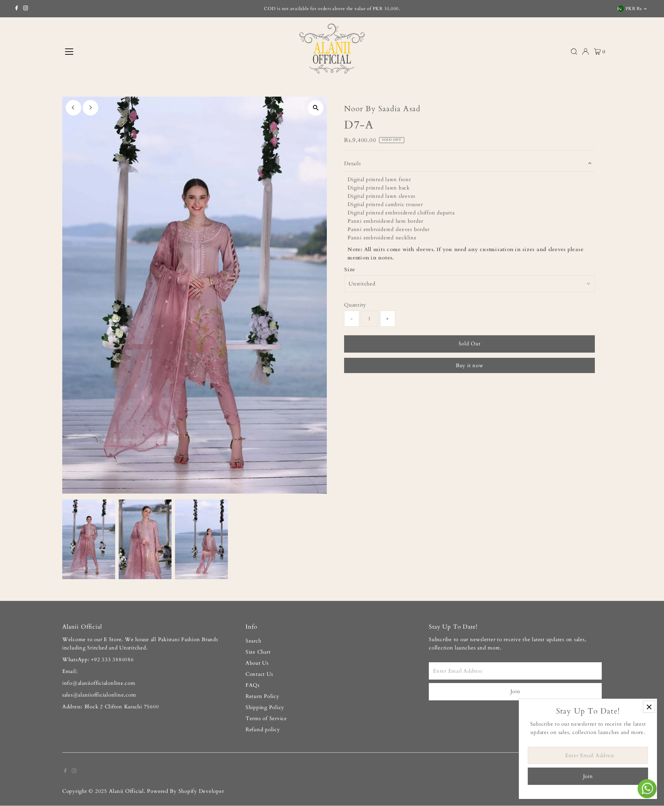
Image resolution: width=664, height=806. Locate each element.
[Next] (90, 107)
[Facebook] (16, 8)
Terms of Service (266, 718)
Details (352, 163)
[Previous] (73, 107)
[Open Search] (574, 51)
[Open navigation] (126, 51)
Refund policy (263, 729)
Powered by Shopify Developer (185, 791)
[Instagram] (25, 8)
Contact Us (259, 674)
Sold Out (470, 343)
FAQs (253, 685)
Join (515, 691)
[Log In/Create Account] (585, 51)
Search (253, 640)
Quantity (355, 304)
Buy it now (469, 365)
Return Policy (262, 696)
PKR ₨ (634, 9)
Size (349, 269)
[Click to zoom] (315, 108)
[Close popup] (649, 707)
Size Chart (258, 651)
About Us (257, 662)
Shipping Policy (265, 707)
